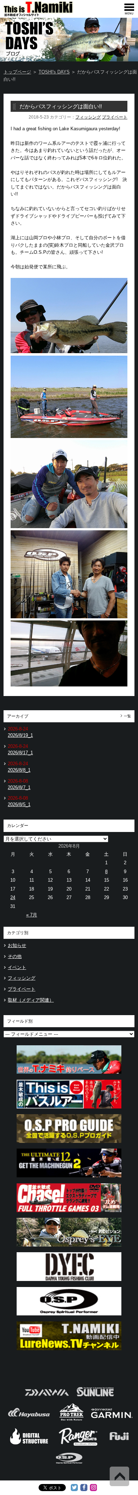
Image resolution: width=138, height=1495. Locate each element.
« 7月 (31, 915)
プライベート (114, 117)
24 (12, 897)
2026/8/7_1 (19, 787)
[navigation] (129, 9)
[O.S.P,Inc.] (69, 1466)
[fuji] (118, 1444)
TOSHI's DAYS (54, 72)
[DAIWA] (46, 1398)
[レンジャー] (79, 1444)
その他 (15, 956)
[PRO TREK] (71, 1420)
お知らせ (17, 945)
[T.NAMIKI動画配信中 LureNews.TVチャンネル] (69, 1352)
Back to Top (119, 1476)
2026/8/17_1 (20, 752)
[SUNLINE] (95, 1398)
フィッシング (88, 117)
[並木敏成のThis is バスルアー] (69, 1110)
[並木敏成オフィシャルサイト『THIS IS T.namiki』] (49, 15)
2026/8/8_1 (19, 770)
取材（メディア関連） (31, 1000)
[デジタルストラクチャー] (29, 1444)
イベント (17, 967)
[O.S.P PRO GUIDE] (69, 1145)
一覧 (127, 716)
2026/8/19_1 (20, 735)
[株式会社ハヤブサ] (29, 1420)
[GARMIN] (112, 1420)
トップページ (17, 72)
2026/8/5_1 (19, 804)
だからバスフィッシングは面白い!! (60, 106)
